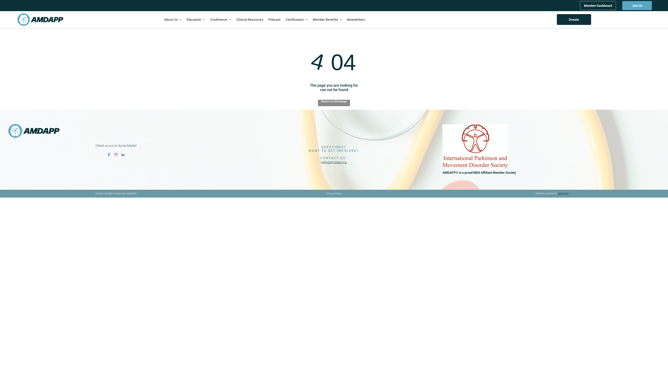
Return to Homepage (334, 101)
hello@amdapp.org (334, 162)
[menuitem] (173, 19)
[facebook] (109, 155)
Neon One (563, 193)
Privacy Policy (334, 193)
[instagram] (115, 155)
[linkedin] (122, 155)
